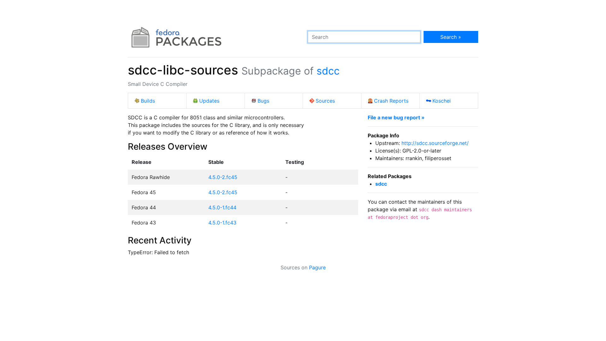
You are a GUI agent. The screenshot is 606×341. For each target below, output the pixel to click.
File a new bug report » (396, 117)
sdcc (328, 71)
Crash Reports (391, 101)
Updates (209, 101)
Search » (450, 37)
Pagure (317, 267)
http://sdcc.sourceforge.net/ (435, 143)
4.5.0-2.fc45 (222, 177)
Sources (325, 101)
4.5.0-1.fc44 (222, 207)
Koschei (441, 101)
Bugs (263, 101)
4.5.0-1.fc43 (222, 222)
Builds (148, 101)
